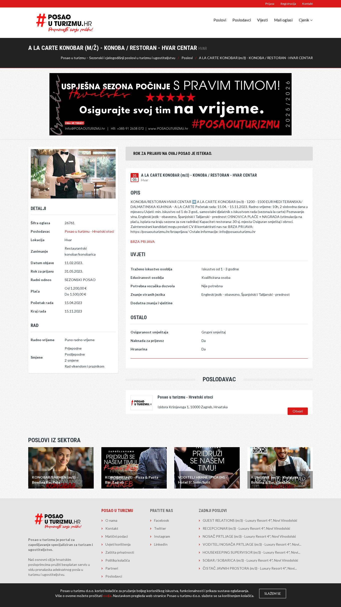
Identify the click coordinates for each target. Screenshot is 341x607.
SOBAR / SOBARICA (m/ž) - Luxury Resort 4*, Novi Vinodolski (250, 560)
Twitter (160, 528)
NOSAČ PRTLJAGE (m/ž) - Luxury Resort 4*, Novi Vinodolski (249, 536)
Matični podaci (116, 536)
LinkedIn (161, 544)
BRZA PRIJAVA (143, 241)
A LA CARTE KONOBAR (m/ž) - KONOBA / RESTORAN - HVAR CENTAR (256, 58)
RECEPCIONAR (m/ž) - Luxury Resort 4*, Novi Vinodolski (246, 528)
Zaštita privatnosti (119, 552)
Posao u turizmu (117, 510)
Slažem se (272, 594)
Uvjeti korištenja (118, 544)
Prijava (269, 3)
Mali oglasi (283, 20)
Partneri (111, 568)
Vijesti (262, 20)
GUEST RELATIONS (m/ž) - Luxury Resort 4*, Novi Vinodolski (250, 520)
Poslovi (219, 20)
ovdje (107, 596)
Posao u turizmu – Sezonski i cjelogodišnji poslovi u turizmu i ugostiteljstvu (118, 58)
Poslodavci (241, 20)
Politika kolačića (117, 560)
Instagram (162, 536)
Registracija (288, 3)
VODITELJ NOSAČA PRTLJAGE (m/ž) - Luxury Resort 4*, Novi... (252, 544)
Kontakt (307, 3)
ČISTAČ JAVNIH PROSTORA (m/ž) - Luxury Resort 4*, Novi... (250, 568)
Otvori (298, 411)
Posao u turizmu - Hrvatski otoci (89, 231)
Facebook (161, 520)
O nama (111, 520)
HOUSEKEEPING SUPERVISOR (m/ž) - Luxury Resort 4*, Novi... (251, 552)
